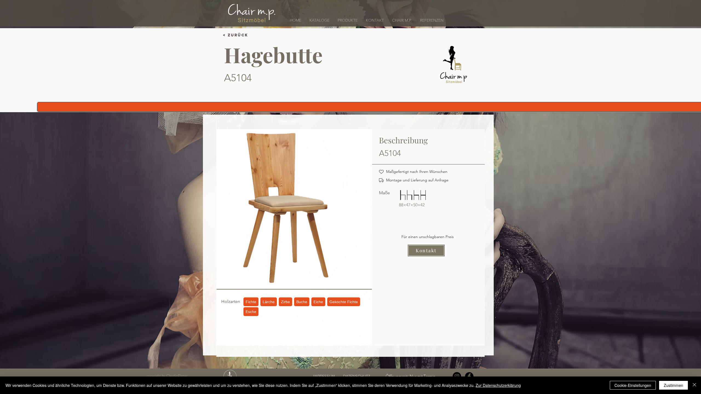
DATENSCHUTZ (356, 376)
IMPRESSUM (324, 376)
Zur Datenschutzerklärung (498, 385)
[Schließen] (694, 385)
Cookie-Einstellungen (632, 385)
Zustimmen (673, 385)
